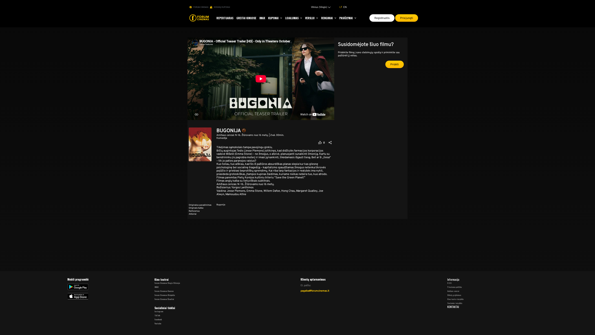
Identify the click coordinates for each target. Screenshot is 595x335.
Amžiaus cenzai (453, 291)
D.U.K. (449, 283)
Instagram (158, 311)
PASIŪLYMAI (346, 18)
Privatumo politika (454, 287)
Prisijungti (406, 18)
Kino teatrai (161, 279)
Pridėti (394, 64)
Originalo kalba (196, 208)
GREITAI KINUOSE (246, 18)
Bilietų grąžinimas (454, 295)
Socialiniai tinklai (164, 307)
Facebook (158, 319)
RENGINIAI (327, 18)
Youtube (157, 323)
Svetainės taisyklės (454, 303)
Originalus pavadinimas (200, 205)
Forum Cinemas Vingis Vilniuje (167, 283)
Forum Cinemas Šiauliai (164, 299)
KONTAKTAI (453, 306)
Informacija (453, 279)
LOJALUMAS (292, 18)
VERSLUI (310, 18)
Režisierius (194, 211)
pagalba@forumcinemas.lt (315, 291)
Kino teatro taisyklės (455, 299)
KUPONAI (273, 18)
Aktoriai (192, 214)
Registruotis (382, 18)
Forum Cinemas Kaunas (164, 291)
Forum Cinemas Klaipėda (164, 295)
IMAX (262, 18)
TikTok (157, 315)
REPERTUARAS (224, 18)
